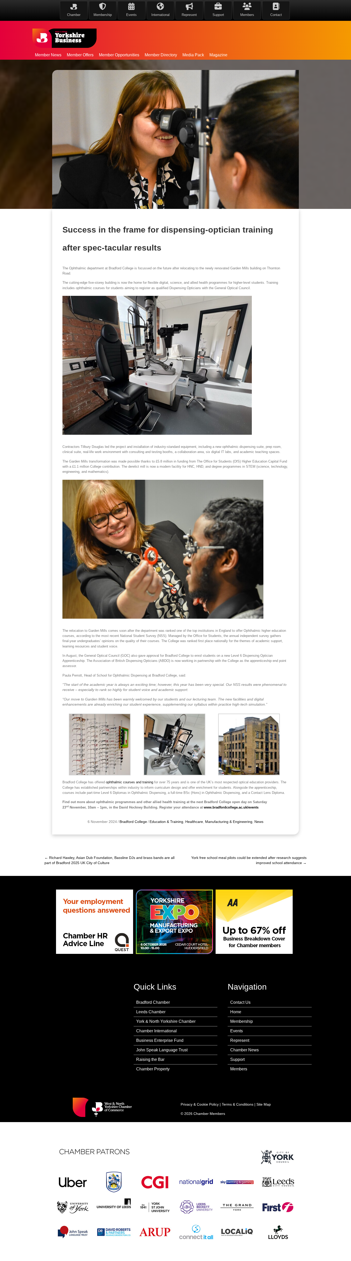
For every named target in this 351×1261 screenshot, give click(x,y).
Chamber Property (153, 1069)
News (258, 822)
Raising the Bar (150, 1059)
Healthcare (194, 822)
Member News (48, 55)
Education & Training (166, 822)
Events (236, 1031)
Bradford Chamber (153, 1002)
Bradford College (133, 822)
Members (238, 1069)
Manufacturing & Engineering (228, 822)
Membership (241, 1021)
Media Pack (193, 55)
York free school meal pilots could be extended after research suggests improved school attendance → (249, 860)
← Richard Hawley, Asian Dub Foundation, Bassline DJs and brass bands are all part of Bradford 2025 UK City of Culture (109, 860)
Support (237, 1059)
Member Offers (80, 55)
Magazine (218, 55)
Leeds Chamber (150, 1012)
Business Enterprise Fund (159, 1040)
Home (235, 1012)
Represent (239, 1040)
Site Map (263, 1104)
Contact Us (240, 1002)
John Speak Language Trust (162, 1050)
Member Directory (161, 55)
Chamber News (244, 1050)
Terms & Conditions (237, 1104)
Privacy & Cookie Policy (200, 1104)
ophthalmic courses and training (129, 782)
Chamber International (156, 1031)
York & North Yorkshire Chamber (166, 1021)
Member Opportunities (119, 55)
